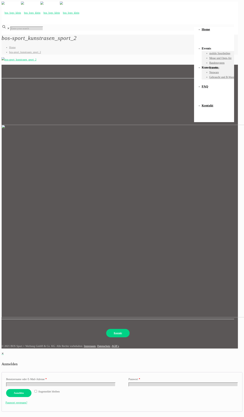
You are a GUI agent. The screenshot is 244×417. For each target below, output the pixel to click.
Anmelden (19, 393)
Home (12, 47)
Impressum (90, 346)
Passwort (134, 379)
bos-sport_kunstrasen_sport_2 (25, 52)
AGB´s (115, 346)
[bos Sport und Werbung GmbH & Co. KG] (40, 12)
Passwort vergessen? (16, 402)
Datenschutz (103, 346)
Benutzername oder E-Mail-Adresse (26, 379)
